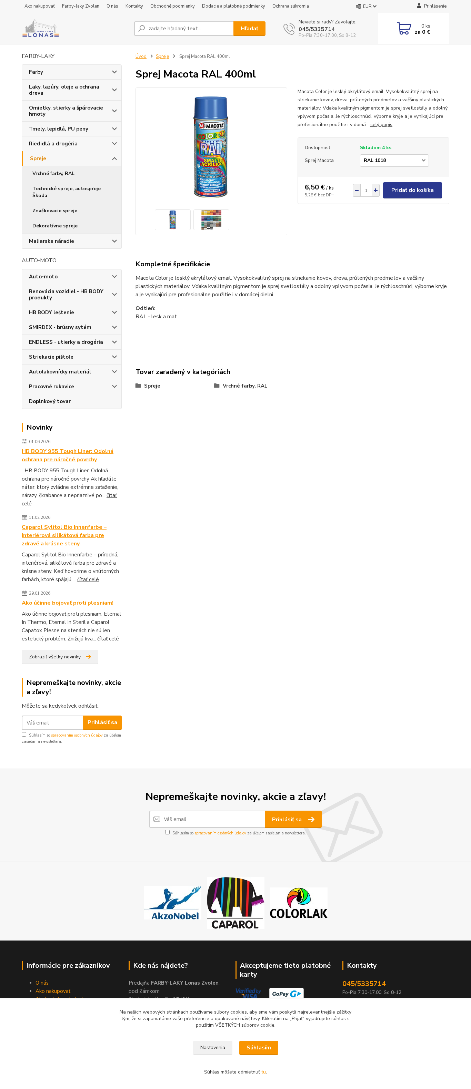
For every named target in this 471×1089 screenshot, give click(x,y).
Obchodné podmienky (172, 6)
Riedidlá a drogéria (53, 143)
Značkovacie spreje (54, 210)
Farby (36, 72)
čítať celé (88, 579)
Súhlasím (259, 1047)
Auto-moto (43, 276)
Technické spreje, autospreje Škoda (66, 192)
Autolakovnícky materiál (60, 371)
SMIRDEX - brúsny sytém (60, 327)
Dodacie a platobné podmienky (233, 6)
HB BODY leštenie (51, 312)
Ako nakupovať (39, 6)
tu (263, 1072)
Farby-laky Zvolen (80, 6)
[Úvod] (75, 29)
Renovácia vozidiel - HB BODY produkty (66, 294)
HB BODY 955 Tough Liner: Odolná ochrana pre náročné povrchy (67, 455)
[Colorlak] (299, 902)
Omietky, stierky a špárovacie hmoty (66, 110)
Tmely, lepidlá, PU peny (58, 128)
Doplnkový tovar (50, 401)
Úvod (141, 56)
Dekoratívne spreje (55, 226)
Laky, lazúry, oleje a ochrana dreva (64, 89)
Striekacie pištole (51, 356)
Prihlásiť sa (102, 722)
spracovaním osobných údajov (77, 735)
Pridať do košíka (412, 190)
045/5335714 (317, 29)
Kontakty (134, 6)
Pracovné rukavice (51, 386)
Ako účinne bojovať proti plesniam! (67, 603)
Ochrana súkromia (290, 6)
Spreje (38, 158)
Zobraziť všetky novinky (55, 657)
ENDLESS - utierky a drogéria (66, 342)
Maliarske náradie (51, 241)
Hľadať (249, 28)
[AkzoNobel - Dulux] (172, 902)
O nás (112, 6)
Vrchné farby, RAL (53, 173)
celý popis (381, 124)
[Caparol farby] (235, 902)
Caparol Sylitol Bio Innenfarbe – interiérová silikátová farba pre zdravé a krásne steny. (64, 535)
